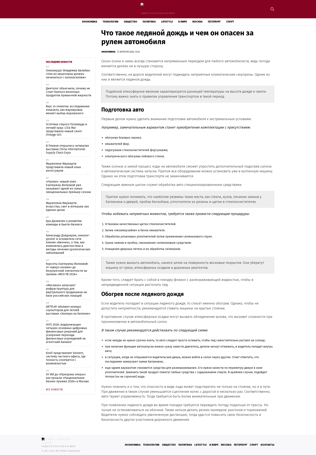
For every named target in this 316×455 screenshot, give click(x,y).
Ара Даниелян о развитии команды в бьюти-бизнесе (64, 222)
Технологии (110, 21)
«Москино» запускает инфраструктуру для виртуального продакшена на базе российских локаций (66, 290)
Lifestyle (167, 21)
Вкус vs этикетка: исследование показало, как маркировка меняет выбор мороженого (68, 110)
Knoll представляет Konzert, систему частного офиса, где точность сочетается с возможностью (66, 358)
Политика (149, 21)
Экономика (89, 21)
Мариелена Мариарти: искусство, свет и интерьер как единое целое (67, 206)
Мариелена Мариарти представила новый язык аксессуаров (63, 167)
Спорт (230, 21)
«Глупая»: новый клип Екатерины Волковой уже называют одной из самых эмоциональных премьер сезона (68, 187)
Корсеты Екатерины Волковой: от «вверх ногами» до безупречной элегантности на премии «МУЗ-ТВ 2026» (67, 269)
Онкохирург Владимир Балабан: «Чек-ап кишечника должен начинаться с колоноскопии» (68, 74)
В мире (182, 21)
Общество (130, 21)
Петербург (214, 21)
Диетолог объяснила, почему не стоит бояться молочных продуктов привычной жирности (68, 92)
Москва (197, 21)
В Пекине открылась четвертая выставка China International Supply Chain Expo (67, 149)
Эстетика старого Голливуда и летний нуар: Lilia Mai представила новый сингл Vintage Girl (66, 129)
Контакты (267, 444)
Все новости (54, 389)
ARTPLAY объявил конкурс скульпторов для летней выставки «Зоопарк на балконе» (68, 310)
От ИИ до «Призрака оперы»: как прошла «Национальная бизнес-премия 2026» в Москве (67, 378)
